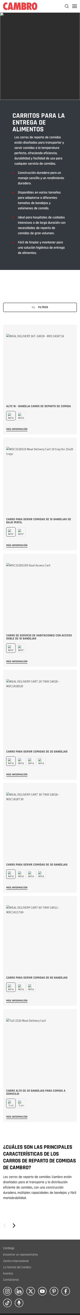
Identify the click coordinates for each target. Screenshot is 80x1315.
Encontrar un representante (20, 1255)
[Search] (66, 6)
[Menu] (74, 6)
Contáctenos (11, 1280)
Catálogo (8, 1248)
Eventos (8, 1274)
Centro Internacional (16, 1261)
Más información (16, 429)
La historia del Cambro (17, 1267)
